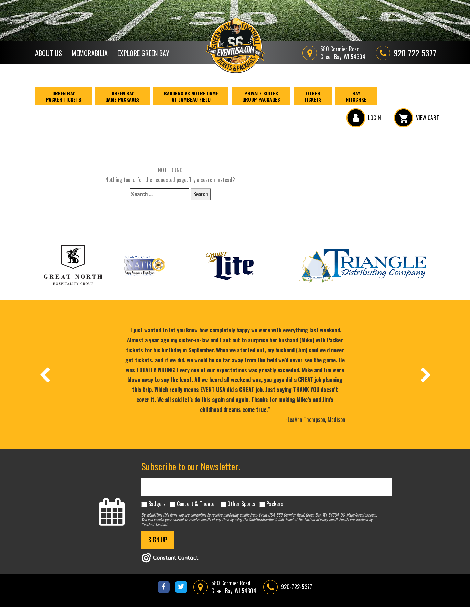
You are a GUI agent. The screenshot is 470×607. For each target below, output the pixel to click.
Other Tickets (313, 96)
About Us (48, 53)
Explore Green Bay (143, 53)
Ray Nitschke (356, 96)
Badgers (157, 504)
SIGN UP (157, 539)
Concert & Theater (196, 504)
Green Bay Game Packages (122, 96)
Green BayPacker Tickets (63, 96)
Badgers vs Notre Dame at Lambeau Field (191, 96)
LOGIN (374, 118)
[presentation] (44, 374)
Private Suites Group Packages (261, 96)
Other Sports (241, 504)
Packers (274, 504)
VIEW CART (427, 118)
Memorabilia (90, 53)
